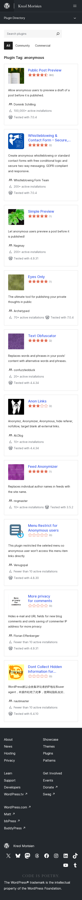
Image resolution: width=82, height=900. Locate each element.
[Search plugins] (58, 34)
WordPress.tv (16, 794)
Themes (49, 746)
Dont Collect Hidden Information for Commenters (45, 669)
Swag (49, 794)
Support (10, 780)
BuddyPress (15, 828)
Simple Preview (41, 211)
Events (48, 780)
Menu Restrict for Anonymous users (43, 527)
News (8, 746)
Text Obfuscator (42, 336)
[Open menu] (75, 6)
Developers (12, 787)
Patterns (49, 760)
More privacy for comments (40, 598)
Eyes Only (36, 277)
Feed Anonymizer (43, 466)
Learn (8, 773)
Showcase (50, 739)
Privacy (9, 760)
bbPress (12, 821)
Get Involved (52, 773)
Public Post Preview (45, 70)
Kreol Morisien (23, 846)
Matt (9, 814)
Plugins (48, 753)
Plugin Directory (14, 18)
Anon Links (37, 401)
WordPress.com (17, 807)
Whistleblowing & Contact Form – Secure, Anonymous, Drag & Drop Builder (49, 138)
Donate (50, 787)
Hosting (9, 753)
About (8, 739)
